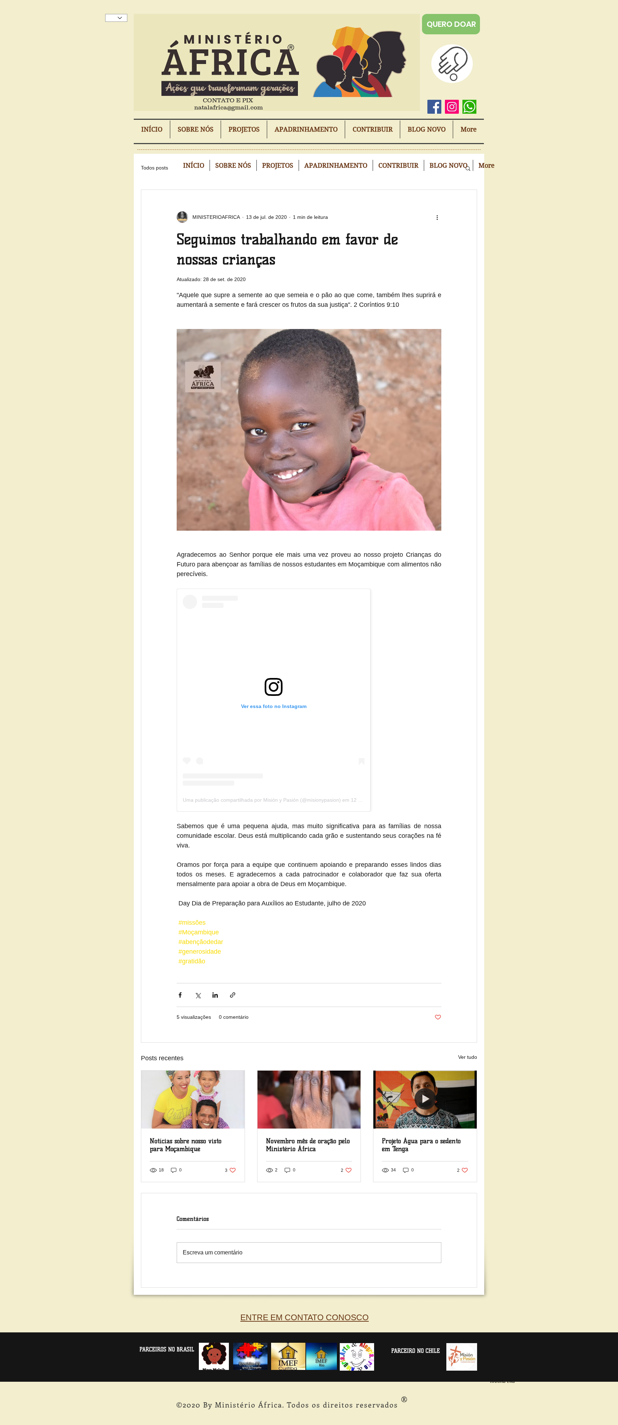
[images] (469, 107)
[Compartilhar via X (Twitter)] (197, 995)
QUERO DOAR (451, 24)
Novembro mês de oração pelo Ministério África (308, 1145)
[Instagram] (452, 107)
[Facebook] (434, 107)
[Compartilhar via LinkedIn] (215, 995)
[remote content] (309, 700)
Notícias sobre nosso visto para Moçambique (185, 1145)
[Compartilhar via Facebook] (180, 995)
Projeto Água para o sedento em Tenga (421, 1145)
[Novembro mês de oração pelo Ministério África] (309, 1100)
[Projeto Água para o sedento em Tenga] (425, 1100)
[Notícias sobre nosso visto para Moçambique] (193, 1100)
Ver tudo (467, 1057)
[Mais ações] (437, 217)
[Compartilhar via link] (232, 995)
